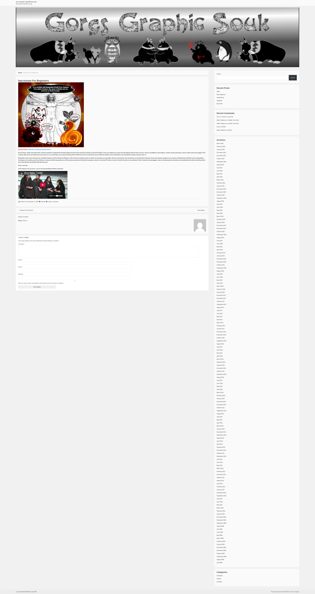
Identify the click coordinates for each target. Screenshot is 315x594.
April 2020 (220, 213)
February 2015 (221, 395)
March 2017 (220, 322)
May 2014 (219, 420)
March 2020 (220, 216)
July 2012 (219, 459)
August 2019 (220, 237)
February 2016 (221, 362)
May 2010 (219, 505)
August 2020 (220, 201)
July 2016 (219, 347)
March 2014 (220, 426)
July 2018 (219, 274)
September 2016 (221, 341)
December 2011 (221, 474)
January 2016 (221, 365)
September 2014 (221, 410)
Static (218, 91)
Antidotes (219, 100)
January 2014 (221, 429)
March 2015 (220, 392)
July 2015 (219, 380)
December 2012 (221, 450)
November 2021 (221, 155)
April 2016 (220, 356)
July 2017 (219, 310)
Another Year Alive (233, 120)
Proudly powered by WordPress (280, 591)
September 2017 (221, 304)
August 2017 (220, 307)
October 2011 (220, 477)
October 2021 (221, 158)
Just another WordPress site (26, 2)
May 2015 (219, 386)
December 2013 (221, 432)
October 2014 (221, 407)
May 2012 (219, 465)
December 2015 (221, 368)
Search (219, 74)
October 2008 (221, 553)
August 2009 (220, 526)
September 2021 (221, 161)
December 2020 (221, 189)
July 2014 (219, 417)
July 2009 (219, 529)
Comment (21, 244)
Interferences (220, 97)
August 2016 (220, 344)
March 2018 (220, 286)
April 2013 (220, 444)
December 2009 (221, 517)
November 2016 (221, 335)
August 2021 (220, 164)
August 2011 (220, 480)
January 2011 (221, 489)
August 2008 (220, 559)
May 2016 (219, 353)
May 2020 (219, 210)
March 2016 (220, 359)
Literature (219, 581)
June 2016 (220, 350)
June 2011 (220, 483)
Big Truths (220, 103)
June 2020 (220, 207)
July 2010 (219, 499)
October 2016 (221, 338)
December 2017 (221, 295)
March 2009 (220, 538)
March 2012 (220, 468)
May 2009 (219, 535)
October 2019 (221, 231)
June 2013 (220, 441)
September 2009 (221, 523)
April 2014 (220, 423)
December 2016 (221, 331)
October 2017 (221, 301)
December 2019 (221, 225)
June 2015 (220, 383)
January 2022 (221, 149)
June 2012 (220, 462)
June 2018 (220, 277)
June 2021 (220, 170)
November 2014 (221, 404)
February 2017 (221, 325)
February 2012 (221, 471)
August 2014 (220, 413)
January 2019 (221, 256)
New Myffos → (202, 210)
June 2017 (220, 313)
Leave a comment (53, 201)
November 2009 (221, 520)
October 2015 (221, 371)
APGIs (224, 126)
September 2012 (221, 456)
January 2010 (221, 514)
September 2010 (221, 495)
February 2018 (221, 289)
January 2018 (221, 292)
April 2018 (220, 283)
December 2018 (221, 259)
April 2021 (220, 177)
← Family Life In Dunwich (25, 210)
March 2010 (220, 508)
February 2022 (221, 146)
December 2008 (221, 547)
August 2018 (220, 271)
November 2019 (221, 228)
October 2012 (221, 453)
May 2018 (219, 280)
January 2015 (221, 398)
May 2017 (219, 316)
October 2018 (221, 265)
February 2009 (221, 541)
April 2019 (220, 249)
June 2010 (220, 502)
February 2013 (221, 447)
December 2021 (221, 152)
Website (20, 274)
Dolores (22, 201)
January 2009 (221, 544)
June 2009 (220, 532)
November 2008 (221, 550)
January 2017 (221, 328)
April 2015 (220, 389)
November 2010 (221, 492)
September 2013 (221, 435)
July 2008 (219, 562)
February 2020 (221, 219)
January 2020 (221, 222)
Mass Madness (221, 94)
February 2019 (221, 252)
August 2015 (220, 377)
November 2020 (221, 192)
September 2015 (221, 374)
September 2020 (221, 198)
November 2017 (221, 298)
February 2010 (221, 511)
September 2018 (221, 268)
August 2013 (220, 438)
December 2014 (221, 401)
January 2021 (221, 186)
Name (20, 260)
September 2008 (221, 556)
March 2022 (220, 143)
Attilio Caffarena (221, 120)
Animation (220, 575)
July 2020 (219, 204)
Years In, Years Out (227, 116)
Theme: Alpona (294, 591)
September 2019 (221, 234)
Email (20, 267)
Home (20, 72)
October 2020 (221, 195)
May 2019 (219, 246)
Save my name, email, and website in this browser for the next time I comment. (40, 283)
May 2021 (219, 174)
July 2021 (219, 167)
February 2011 (221, 486)
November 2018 (221, 262)
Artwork (43, 201)
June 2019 (220, 243)
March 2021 (220, 180)
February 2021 (221, 183)
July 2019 (219, 240)
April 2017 (220, 319)
